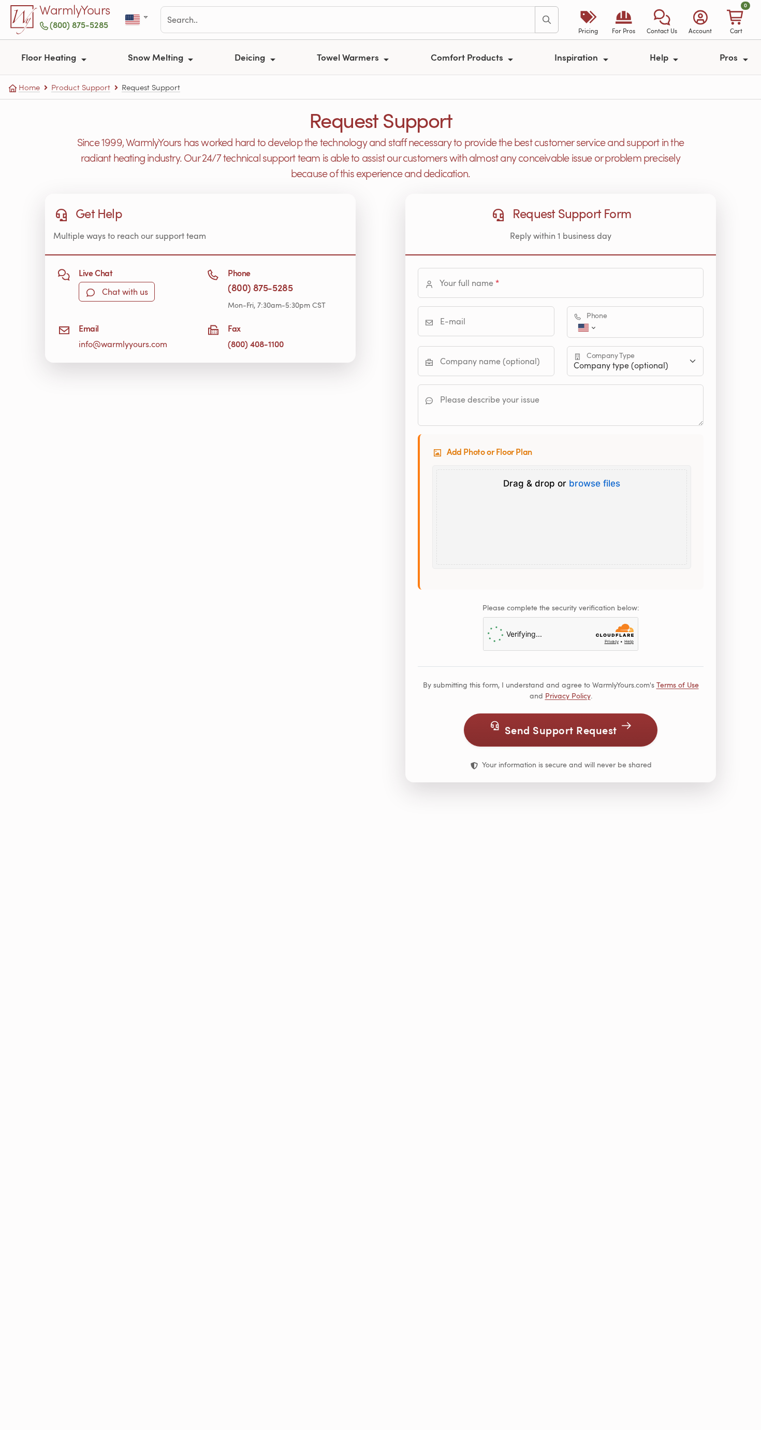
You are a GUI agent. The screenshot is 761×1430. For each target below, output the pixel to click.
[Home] (23, 19)
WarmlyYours (74, 10)
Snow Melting (156, 57)
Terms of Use (677, 685)
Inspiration (577, 57)
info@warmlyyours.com (123, 344)
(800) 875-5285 (79, 25)
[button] (661, 19)
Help (660, 57)
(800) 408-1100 (256, 344)
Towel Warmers (349, 57)
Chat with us (124, 291)
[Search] (547, 19)
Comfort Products (468, 57)
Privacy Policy (568, 695)
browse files (594, 483)
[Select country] (137, 20)
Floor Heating (49, 57)
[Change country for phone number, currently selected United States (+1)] (585, 327)
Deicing (251, 57)
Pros (730, 57)
